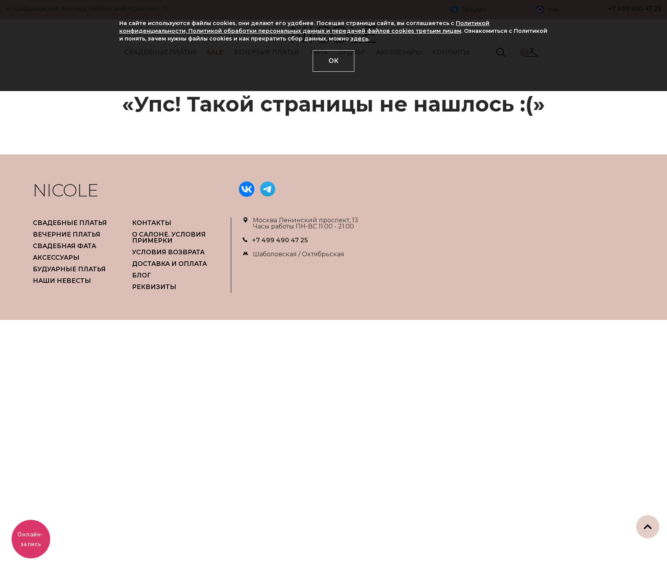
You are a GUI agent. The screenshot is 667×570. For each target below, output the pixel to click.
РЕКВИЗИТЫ (154, 287)
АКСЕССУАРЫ (56, 257)
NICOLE (65, 190)
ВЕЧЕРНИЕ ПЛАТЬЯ (66, 234)
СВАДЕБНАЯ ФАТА (64, 246)
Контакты (151, 223)
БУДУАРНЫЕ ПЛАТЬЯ (69, 269)
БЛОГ (141, 275)
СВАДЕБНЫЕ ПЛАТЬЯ (70, 223)
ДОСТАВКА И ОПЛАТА (169, 263)
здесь (359, 38)
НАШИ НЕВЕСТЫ (62, 280)
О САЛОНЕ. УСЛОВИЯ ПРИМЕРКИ (169, 237)
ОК (333, 60)
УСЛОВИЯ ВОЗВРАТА (168, 252)
